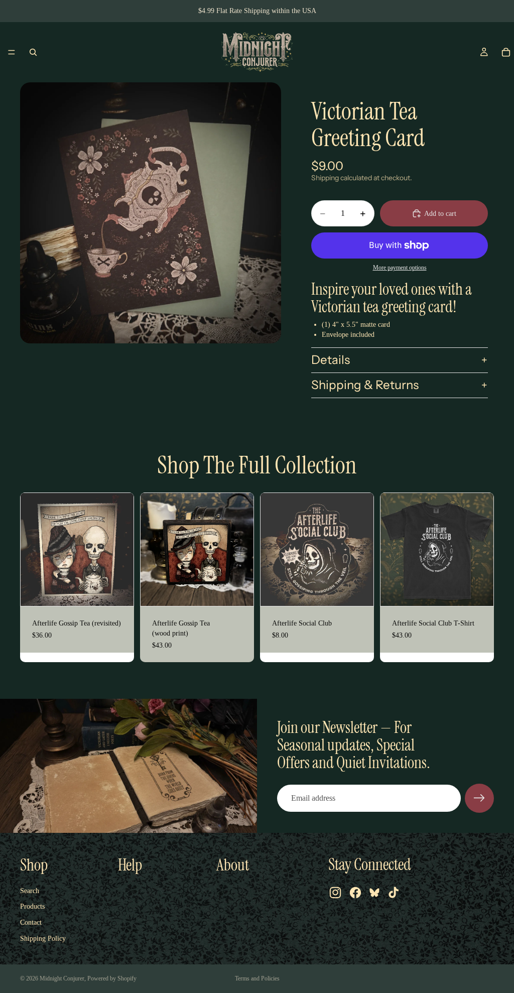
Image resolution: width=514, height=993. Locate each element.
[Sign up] (479, 798)
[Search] (33, 52)
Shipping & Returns (365, 385)
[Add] (118, 591)
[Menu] (11, 52)
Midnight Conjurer (62, 978)
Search (29, 891)
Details (330, 359)
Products (32, 906)
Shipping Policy (43, 938)
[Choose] (478, 591)
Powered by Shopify (112, 978)
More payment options (400, 268)
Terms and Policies (257, 978)
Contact (31, 922)
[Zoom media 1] (150, 212)
